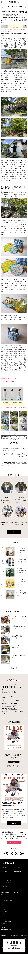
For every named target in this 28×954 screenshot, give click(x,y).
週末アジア (3, 915)
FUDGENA (4, 714)
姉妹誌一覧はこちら (13, 766)
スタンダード (4, 884)
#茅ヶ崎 (16, 440)
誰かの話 (3, 923)
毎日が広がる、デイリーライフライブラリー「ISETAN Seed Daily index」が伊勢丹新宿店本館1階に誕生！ (13, 455)
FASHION (3, 868)
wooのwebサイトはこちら (8, 378)
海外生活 (16, 903)
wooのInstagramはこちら (8, 382)
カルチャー (3, 907)
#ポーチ (25, 436)
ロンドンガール (8, 711)
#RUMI (2, 436)
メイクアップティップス (6, 901)
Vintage (14, 703)
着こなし (17, 706)
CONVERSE (11, 690)
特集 (2, 870)
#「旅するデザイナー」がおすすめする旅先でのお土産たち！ (14, 433)
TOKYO (16, 874)
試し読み (14, 762)
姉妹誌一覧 (9, 935)
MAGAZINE (3, 935)
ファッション (17, 894)
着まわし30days (19, 711)
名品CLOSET (4, 872)
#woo (5, 436)
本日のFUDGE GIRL (5, 703)
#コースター (13, 436)
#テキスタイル (20, 436)
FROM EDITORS (16, 935)
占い (3, 684)
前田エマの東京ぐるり (6, 921)
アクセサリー (4, 888)
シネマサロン (4, 919)
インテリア (18, 700)
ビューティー (17, 896)
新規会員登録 (14, 842)
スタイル (4, 690)
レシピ (16, 898)
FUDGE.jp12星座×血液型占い (10, 709)
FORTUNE (3, 928)
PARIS (16, 876)
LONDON (16, 878)
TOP (2, 462)
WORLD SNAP (17, 872)
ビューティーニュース (6, 896)
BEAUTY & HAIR (5, 892)
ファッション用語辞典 (6, 882)
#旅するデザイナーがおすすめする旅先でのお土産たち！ (14, 438)
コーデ (10, 697)
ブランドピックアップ (6, 880)
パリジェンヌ (7, 700)
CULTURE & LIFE (7, 462)
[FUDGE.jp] (14, 2)
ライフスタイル (4, 909)
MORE (14, 823)
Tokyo (19, 687)
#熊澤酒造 (12, 440)
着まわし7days (4, 886)
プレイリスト (4, 917)
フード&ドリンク (5, 911)
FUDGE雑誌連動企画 (6, 706)
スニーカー (14, 684)
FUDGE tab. (17, 868)
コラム (13, 462)
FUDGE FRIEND (9, 687)
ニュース (3, 874)
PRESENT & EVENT (6, 929)
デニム (8, 684)
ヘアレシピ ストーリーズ (6, 898)
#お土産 (9, 436)
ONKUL (3, 697)
